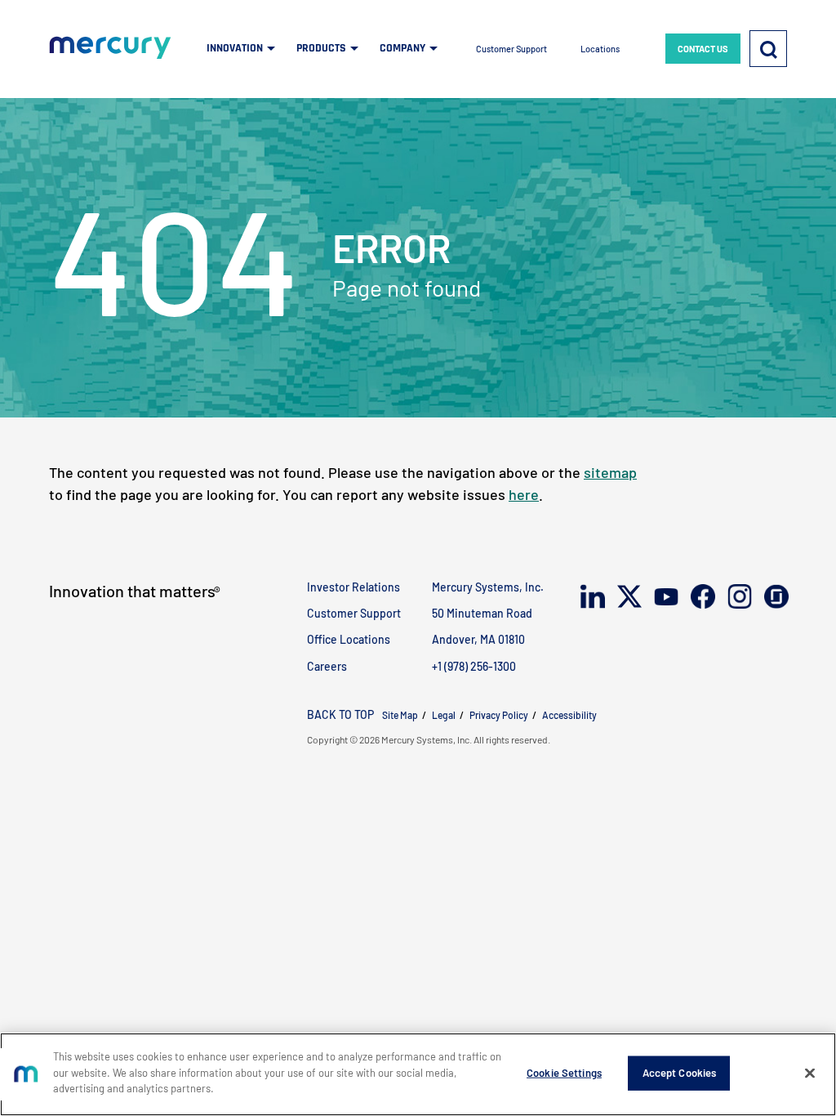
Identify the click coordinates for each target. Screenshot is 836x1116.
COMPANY (402, 48)
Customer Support (511, 48)
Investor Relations (353, 587)
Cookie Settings (564, 1072)
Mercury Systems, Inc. (488, 587)
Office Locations (348, 639)
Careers (327, 666)
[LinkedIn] (591, 598)
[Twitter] (628, 598)
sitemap (610, 472)
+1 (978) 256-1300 (474, 666)
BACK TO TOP (340, 714)
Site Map (400, 715)
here (524, 494)
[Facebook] (702, 598)
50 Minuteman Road (482, 613)
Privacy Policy (498, 715)
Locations (600, 48)
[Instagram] (738, 597)
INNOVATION (235, 48)
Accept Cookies (680, 1072)
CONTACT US (703, 48)
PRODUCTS (321, 48)
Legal (444, 715)
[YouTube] (665, 598)
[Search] (768, 48)
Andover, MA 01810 (478, 639)
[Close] (810, 1073)
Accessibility (569, 715)
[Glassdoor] (775, 598)
